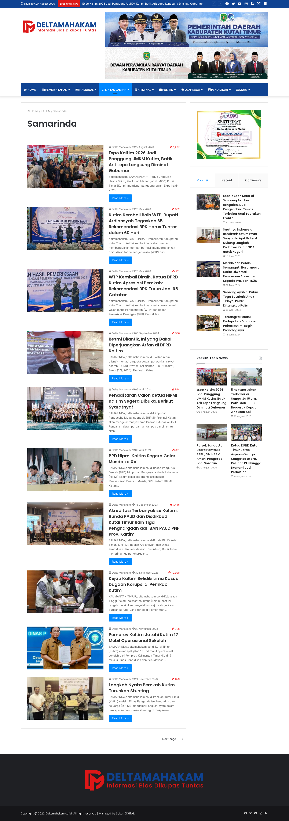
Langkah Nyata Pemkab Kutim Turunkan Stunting (142, 688)
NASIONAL (86, 89)
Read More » (120, 198)
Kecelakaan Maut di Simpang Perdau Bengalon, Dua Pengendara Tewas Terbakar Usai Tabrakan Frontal (242, 207)
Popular (202, 180)
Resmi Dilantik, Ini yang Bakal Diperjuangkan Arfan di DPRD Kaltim (140, 345)
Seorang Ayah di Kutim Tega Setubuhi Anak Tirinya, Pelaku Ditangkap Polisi (240, 299)
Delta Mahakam (121, 147)
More (243, 89)
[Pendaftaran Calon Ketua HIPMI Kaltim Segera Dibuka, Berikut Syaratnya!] (65, 408)
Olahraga (192, 89)
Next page (169, 739)
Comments (253, 180)
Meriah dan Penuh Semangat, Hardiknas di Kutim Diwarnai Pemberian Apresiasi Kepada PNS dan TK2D (241, 272)
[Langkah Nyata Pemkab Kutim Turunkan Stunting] (65, 698)
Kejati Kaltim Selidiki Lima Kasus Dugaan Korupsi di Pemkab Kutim (143, 584)
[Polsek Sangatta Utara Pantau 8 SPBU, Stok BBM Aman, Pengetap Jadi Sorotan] (212, 432)
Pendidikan (219, 89)
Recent (227, 180)
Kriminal (144, 89)
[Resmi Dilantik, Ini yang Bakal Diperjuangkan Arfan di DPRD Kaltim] (65, 352)
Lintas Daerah (116, 89)
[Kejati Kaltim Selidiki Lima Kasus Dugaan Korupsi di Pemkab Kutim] (65, 591)
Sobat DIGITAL (125, 813)
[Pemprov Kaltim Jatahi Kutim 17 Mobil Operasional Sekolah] (65, 648)
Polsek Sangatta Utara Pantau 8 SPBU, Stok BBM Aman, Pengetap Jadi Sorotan (210, 454)
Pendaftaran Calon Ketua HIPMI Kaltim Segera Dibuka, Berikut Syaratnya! (143, 401)
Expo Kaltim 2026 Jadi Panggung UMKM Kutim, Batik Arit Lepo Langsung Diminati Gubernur (142, 3)
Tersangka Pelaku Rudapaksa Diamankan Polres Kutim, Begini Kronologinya (241, 323)
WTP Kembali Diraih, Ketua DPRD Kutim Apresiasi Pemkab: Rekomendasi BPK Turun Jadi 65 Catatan (143, 286)
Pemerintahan (56, 89)
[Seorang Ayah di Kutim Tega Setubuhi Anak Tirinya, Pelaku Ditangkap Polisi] (208, 298)
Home (31, 89)
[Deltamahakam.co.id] (60, 26)
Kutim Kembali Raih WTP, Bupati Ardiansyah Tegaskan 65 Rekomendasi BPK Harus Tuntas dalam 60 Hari (143, 224)
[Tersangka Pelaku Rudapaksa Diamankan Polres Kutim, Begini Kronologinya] (208, 323)
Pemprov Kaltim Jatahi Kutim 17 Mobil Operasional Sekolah (143, 637)
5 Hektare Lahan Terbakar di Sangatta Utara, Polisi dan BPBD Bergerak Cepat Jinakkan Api (244, 401)
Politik (167, 89)
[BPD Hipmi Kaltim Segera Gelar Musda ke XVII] (65, 469)
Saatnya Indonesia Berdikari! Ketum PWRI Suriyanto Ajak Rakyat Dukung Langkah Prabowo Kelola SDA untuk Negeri (240, 240)
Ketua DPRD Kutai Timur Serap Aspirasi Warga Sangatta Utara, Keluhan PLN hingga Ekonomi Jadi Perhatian (246, 458)
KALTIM (46, 111)
